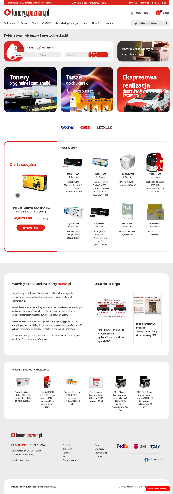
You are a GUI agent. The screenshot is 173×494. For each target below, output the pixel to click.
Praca (96, 445)
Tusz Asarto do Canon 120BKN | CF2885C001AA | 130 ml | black (155, 186)
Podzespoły (9, 23)
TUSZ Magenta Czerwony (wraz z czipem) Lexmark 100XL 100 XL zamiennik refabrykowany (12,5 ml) (120, 401)
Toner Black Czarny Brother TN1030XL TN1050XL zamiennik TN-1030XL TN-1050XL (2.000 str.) (100, 188)
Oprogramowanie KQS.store (131, 486)
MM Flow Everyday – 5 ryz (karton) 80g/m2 (127, 183)
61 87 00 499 (22, 2)
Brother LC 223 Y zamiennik (155, 233)
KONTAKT (46, 23)
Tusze (35, 23)
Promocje (108, 23)
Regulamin (144, 2)
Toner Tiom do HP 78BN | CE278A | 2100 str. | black (73, 234)
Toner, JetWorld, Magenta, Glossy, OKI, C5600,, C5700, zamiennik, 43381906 (73, 186)
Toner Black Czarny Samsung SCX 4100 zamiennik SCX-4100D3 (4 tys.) (30, 209)
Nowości (96, 23)
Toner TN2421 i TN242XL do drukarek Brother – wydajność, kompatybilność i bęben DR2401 (111, 335)
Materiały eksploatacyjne (66, 23)
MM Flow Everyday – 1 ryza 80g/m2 (127, 233)
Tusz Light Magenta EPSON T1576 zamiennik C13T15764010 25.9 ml (71, 398)
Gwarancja (99, 448)
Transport (98, 456)
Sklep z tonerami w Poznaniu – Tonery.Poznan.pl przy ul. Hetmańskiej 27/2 (146, 329)
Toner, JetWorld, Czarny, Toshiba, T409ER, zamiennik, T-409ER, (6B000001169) (100, 238)
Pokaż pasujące (95, 54)
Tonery (23, 23)
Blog (164, 2)
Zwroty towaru (69, 460)
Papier (85, 23)
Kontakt (155, 2)
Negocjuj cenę (100, 452)
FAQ (64, 456)
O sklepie (67, 445)
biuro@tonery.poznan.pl (21, 460)
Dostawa (133, 2)
